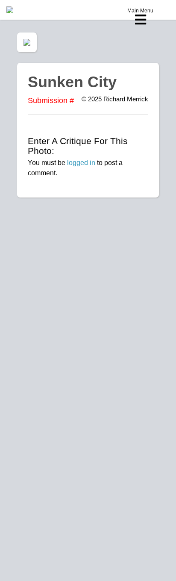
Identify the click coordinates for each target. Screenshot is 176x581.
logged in (81, 162)
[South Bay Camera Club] (30, 10)
